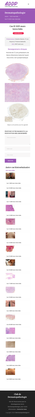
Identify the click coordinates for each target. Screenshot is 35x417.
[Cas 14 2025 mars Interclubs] (18, 238)
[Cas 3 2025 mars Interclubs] (18, 334)
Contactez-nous (22, 409)
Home (6, 16)
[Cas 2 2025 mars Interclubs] (18, 306)
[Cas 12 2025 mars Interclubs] (18, 211)
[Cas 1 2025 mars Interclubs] (18, 179)
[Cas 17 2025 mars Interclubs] (18, 279)
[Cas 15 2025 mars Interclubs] (18, 252)
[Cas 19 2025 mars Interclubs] (18, 293)
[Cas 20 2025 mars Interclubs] (18, 320)
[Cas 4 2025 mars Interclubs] (18, 347)
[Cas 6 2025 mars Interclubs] (18, 361)
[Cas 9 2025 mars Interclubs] (18, 374)
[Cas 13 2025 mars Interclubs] (18, 224)
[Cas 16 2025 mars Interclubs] (18, 265)
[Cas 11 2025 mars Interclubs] (18, 197)
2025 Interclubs (14, 16)
